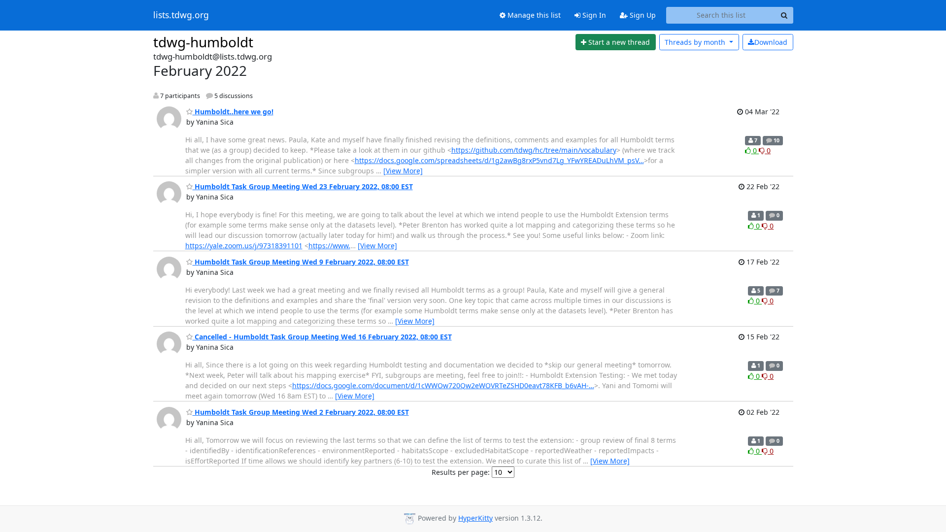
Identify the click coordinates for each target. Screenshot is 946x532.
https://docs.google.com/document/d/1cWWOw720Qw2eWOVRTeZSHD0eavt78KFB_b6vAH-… (443, 385)
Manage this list (533, 15)
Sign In (593, 15)
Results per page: (461, 472)
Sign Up (642, 15)
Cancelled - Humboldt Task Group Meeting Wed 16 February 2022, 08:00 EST (322, 336)
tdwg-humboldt (203, 42)
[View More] (403, 170)
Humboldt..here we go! (233, 111)
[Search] (784, 15)
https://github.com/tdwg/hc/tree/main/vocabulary (533, 150)
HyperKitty (475, 518)
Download (770, 42)
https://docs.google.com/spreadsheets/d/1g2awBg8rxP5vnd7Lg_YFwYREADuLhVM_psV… (499, 160)
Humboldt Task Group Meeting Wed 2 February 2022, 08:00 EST (301, 412)
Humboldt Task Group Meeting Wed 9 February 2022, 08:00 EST (301, 261)
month (696, 42)
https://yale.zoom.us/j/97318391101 (244, 245)
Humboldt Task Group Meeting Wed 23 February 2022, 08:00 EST (303, 186)
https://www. (329, 245)
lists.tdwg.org (181, 15)
